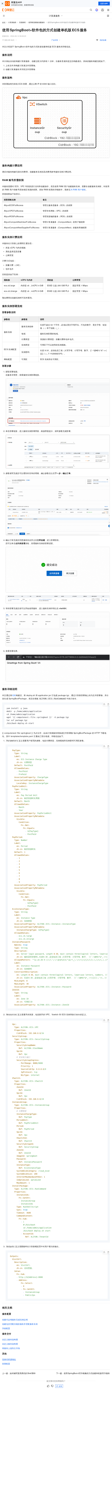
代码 (14, 695)
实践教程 (22, 22)
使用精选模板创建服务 (36, 22)
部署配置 (6, 1363)
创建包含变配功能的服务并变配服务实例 (20, 1324)
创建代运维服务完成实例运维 (15, 1319)
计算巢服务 (12, 22)
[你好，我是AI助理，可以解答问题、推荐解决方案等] (97, 10)
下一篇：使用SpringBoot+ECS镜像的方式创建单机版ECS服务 (83, 1373)
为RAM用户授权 (78, 189)
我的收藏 (103, 40)
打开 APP (104, 3)
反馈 (60, 1386)
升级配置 (6, 1328)
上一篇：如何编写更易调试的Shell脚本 (19, 1373)
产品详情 (54, 40)
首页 (3, 22)
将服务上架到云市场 (11, 1348)
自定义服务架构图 (10, 1339)
